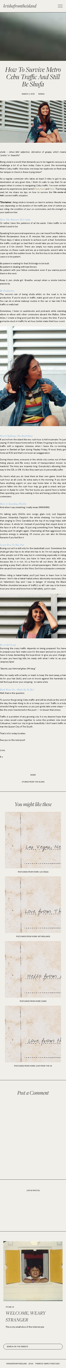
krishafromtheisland (19, 6)
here (37, 189)
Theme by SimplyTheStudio (47, 1364)
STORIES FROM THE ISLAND (33, 782)
